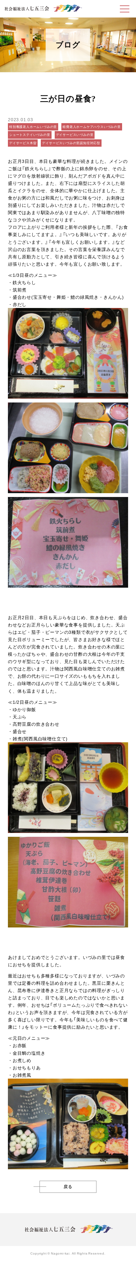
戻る (68, 1187)
